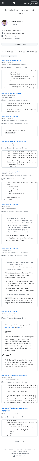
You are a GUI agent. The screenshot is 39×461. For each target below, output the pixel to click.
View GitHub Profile (20, 44)
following (16, 38)
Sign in (26, 3)
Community (28, 449)
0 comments (17, 67)
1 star (25, 255)
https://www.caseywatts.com (13, 30)
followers (7, 38)
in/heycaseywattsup (10, 36)
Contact (14, 451)
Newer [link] (17, 441)
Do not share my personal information (19, 453)
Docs (34, 449)
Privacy (11, 449)
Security (16, 449)
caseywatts (5, 60)
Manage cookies (22, 451)
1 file (4, 67)
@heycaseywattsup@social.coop (14, 33)
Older (22, 441)
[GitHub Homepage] (14, 456)
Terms (5, 449)
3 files (5, 123)
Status (21, 449)
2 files (4, 100)
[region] (19, 79)
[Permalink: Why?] (3, 332)
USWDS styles (10, 327)
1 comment (18, 318)
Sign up (34, 3)
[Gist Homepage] (14, 3)
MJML (19, 327)
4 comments (18, 179)
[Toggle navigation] (3, 3)
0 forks (10, 67)
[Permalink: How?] (3, 355)
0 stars (25, 67)
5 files (4, 318)
